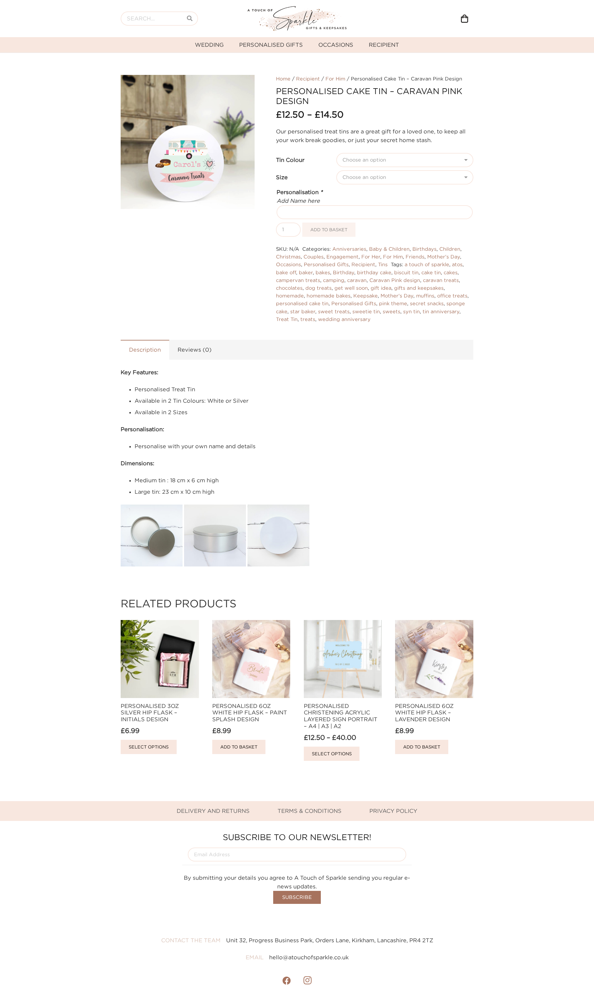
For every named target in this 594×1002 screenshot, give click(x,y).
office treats (452, 295)
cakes (451, 272)
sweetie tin (366, 311)
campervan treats (298, 280)
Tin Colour (290, 160)
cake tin (431, 272)
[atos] (297, 18)
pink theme (393, 303)
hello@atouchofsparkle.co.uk (309, 957)
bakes (323, 272)
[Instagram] (307, 980)
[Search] (189, 18)
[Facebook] (286, 980)
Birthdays (424, 249)
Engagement (342, 256)
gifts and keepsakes (419, 288)
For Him (335, 78)
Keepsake (365, 295)
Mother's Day (443, 256)
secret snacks (427, 303)
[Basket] (464, 18)
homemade (290, 295)
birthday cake (374, 272)
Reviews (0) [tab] (195, 350)
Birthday (343, 272)
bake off (286, 272)
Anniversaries (349, 249)
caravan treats (441, 280)
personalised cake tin (302, 303)
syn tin (411, 311)
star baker (302, 311)
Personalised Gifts (326, 264)
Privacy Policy (393, 811)
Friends (415, 256)
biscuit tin (406, 272)
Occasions (288, 264)
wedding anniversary (344, 319)
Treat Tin (287, 319)
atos (457, 264)
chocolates (289, 288)
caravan (357, 280)
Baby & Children (389, 249)
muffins (425, 295)
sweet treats (334, 311)
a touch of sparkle (427, 264)
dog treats (318, 288)
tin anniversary (441, 311)
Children (449, 249)
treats (307, 319)
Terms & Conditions (310, 811)
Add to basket (328, 229)
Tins (383, 264)
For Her (370, 256)
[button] (243, 86)
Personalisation (300, 192)
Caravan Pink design (394, 280)
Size (282, 177)
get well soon (351, 288)
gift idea (381, 288)
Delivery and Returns (213, 811)
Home (283, 78)
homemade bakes (329, 295)
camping (333, 280)
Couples (313, 256)
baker (306, 272)
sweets (391, 311)
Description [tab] (145, 350)
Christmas (288, 256)
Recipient (308, 78)
